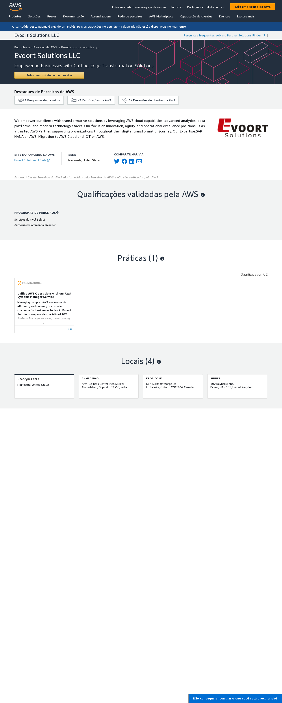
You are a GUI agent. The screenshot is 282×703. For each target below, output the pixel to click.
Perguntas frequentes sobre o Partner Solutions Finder (222, 35)
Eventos (224, 16)
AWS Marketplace (161, 16)
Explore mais (246, 16)
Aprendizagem (101, 16)
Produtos (15, 16)
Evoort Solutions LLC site (30, 160)
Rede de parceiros (130, 16)
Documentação (73, 16)
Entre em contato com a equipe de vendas (139, 7)
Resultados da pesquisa (77, 47)
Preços (52, 16)
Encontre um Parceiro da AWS (35, 47)
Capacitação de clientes (196, 16)
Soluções (34, 16)
